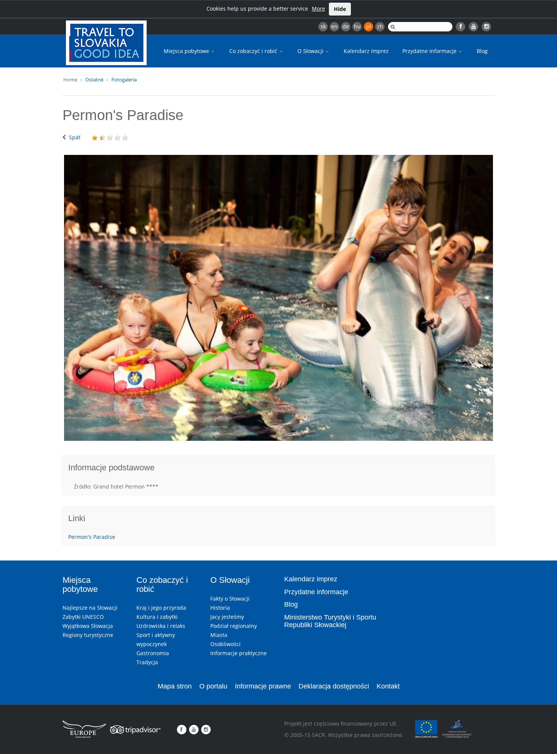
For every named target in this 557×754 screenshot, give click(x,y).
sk (323, 26)
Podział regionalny (233, 625)
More (318, 8)
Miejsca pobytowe (187, 51)
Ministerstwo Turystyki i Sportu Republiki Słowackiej (330, 621)
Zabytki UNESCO (83, 616)
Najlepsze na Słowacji (90, 607)
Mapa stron (175, 686)
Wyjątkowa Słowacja (88, 625)
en (334, 26)
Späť (74, 137)
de (346, 26)
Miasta (218, 634)
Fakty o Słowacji (230, 598)
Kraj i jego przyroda (161, 607)
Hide (340, 8)
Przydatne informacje (430, 51)
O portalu (213, 686)
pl (368, 26)
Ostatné (94, 79)
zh (380, 26)
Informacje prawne (263, 686)
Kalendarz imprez (366, 51)
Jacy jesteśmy (227, 616)
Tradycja (147, 662)
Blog (482, 51)
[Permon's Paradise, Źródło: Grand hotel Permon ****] (278, 298)
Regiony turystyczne (88, 634)
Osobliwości (225, 644)
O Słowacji (311, 51)
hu (357, 26)
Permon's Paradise (91, 536)
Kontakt (388, 686)
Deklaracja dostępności (334, 686)
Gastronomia (152, 653)
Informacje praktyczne (238, 653)
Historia (220, 607)
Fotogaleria (124, 79)
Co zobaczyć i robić (254, 51)
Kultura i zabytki (157, 616)
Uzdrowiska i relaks (160, 625)
